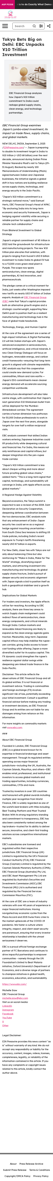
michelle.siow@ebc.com (15, 998)
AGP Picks (7, 4)
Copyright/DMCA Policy (17, 1176)
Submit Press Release (14, 1170)
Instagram (8, 1009)
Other (5, 1025)
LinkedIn (7, 1006)
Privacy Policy (40, 1176)
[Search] (34, 26)
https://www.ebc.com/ (14, 984)
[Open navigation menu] (5, 26)
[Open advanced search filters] (41, 26)
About (13, 1163)
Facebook (7, 1013)
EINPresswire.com (13, 147)
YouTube (7, 1017)
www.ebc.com (14, 727)
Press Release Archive (31, 1163)
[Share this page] (49, 26)
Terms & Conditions (39, 1170)
